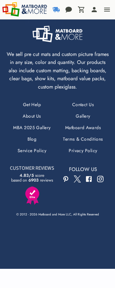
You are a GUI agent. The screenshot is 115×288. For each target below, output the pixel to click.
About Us (32, 116)
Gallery (83, 116)
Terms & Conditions (83, 139)
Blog (32, 139)
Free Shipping (42, 21)
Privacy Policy (83, 150)
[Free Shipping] (56, 9)
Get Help (32, 104)
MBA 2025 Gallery (32, 127)
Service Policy (32, 150)
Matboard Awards (83, 127)
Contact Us (83, 104)
